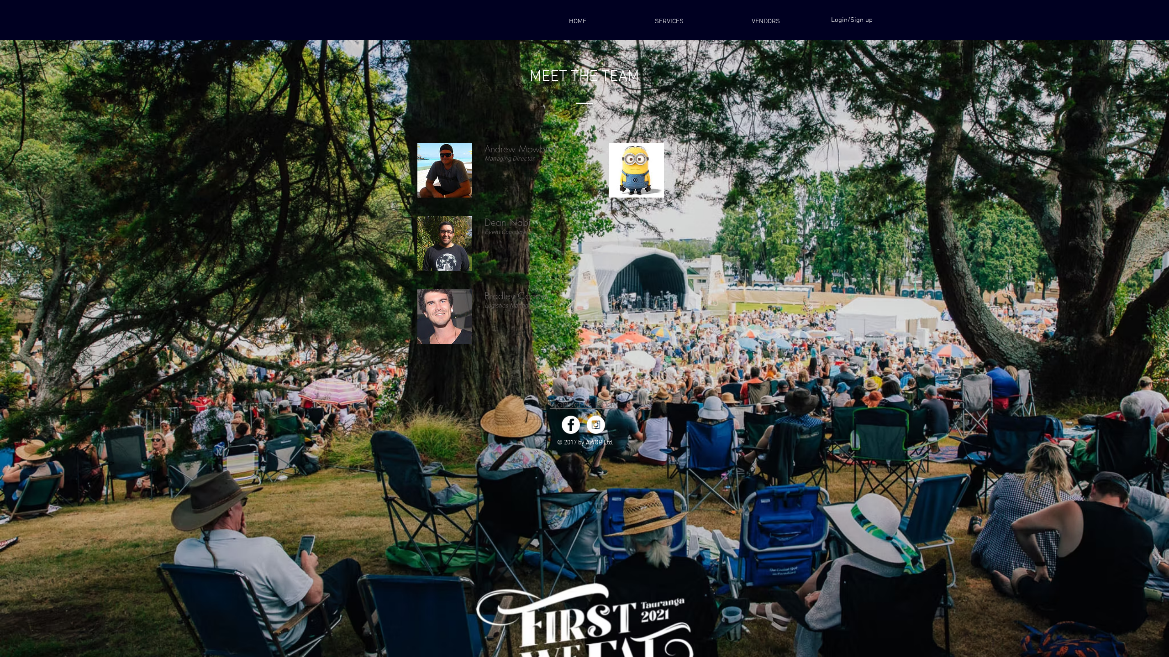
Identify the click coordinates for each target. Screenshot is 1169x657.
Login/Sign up (852, 20)
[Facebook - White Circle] (571, 425)
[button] (765, 21)
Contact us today (583, 404)
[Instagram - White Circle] (596, 425)
